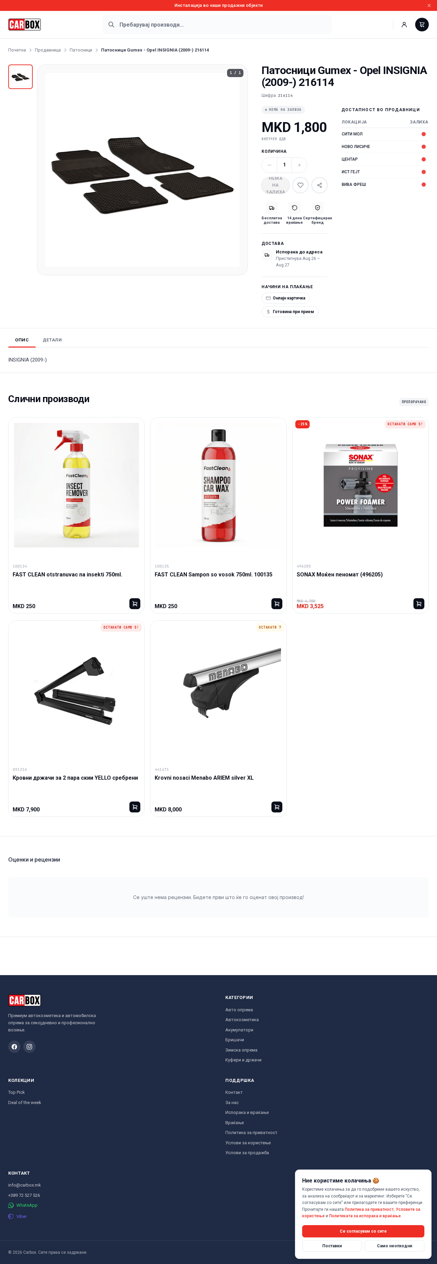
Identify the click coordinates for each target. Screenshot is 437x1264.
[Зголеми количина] (299, 165)
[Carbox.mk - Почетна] (24, 24)
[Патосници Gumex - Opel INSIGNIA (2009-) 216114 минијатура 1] (20, 76)
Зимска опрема (241, 1050)
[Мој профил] (404, 24)
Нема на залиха (275, 185)
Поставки (332, 1245)
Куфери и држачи (243, 1059)
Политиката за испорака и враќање (365, 1216)
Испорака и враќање (247, 1112)
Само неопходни (394, 1245)
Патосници (81, 50)
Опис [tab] (22, 339)
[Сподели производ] (319, 185)
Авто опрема (239, 1009)
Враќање (234, 1122)
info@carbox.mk (24, 1185)
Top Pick (16, 1092)
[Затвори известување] (429, 5)
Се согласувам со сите (363, 1231)
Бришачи (234, 1039)
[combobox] (217, 24)
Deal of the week (24, 1102)
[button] (142, 169)
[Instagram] (29, 1047)
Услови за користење (248, 1142)
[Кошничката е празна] (422, 24)
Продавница (48, 50)
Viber (21, 1216)
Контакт (234, 1092)
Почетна (17, 50)
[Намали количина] (269, 165)
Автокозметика (242, 1019)
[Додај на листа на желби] (300, 185)
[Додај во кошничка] (134, 603)
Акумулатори (239, 1029)
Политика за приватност (251, 1132)
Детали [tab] (52, 339)
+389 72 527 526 (24, 1195)
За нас (232, 1102)
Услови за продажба (247, 1152)
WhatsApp (27, 1205)
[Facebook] (14, 1047)
